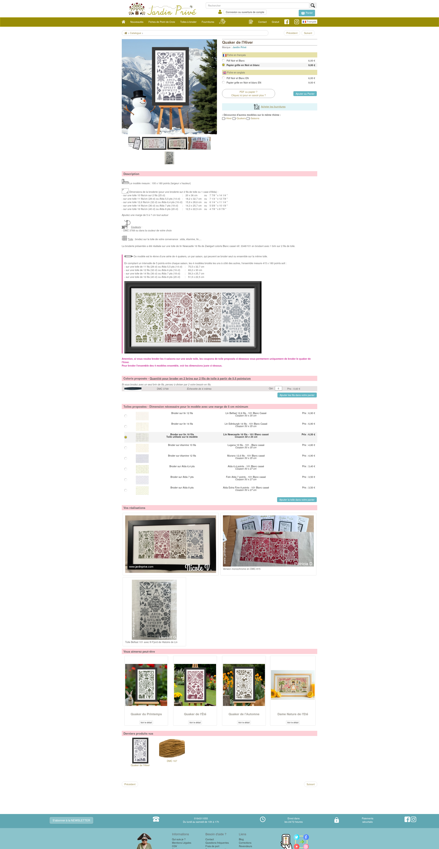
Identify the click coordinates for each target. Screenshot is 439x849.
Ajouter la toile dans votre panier (297, 499)
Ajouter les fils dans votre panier (297, 395)
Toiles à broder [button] (188, 21)
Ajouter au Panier (305, 93)
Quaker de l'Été (195, 714)
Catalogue (135, 33)
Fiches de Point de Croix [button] (162, 21)
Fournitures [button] (208, 21)
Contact (262, 21)
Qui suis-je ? (179, 839)
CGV (174, 846)
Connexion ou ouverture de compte (245, 12)
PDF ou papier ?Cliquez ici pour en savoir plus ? (248, 93)
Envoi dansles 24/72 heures (293, 820)
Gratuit (275, 21)
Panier (309, 12)
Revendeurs (245, 846)
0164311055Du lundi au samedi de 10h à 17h (201, 820)
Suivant (308, 33)
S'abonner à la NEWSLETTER (71, 820)
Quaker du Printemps (146, 714)
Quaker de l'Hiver (140, 765)
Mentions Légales (181, 842)
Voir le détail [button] (146, 722)
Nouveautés (136, 21)
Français (311, 21)
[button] (307, 13)
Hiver (229, 118)
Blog (241, 839)
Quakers (241, 118)
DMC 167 (172, 761)
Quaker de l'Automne (244, 714)
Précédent (292, 33)
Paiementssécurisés (367, 820)
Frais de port (212, 846)
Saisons (254, 118)
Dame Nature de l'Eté (292, 714)
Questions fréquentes (217, 842)
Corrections (245, 842)
